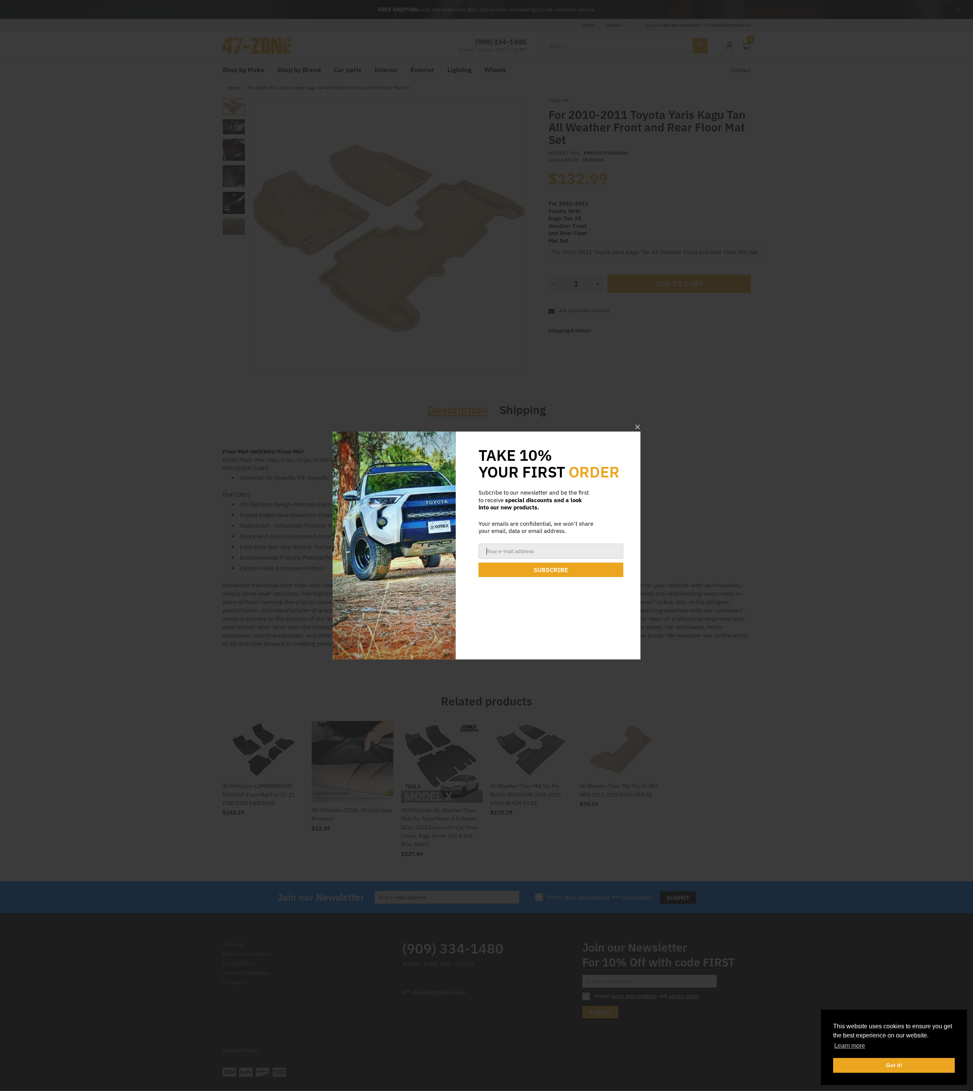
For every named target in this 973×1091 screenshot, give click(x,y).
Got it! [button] (894, 1065)
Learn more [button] (849, 1045)
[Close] (637, 426)
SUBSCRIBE (551, 570)
